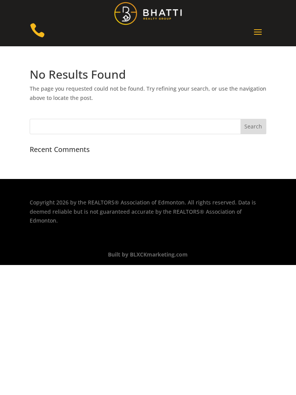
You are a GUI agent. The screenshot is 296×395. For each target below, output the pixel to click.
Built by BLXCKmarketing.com (148, 254)
